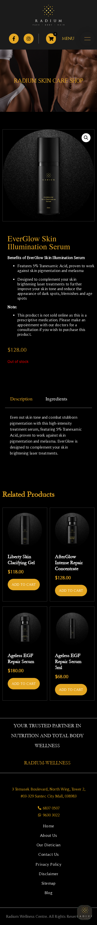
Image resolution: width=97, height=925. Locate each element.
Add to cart (24, 585)
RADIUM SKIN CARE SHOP (48, 80)
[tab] (21, 399)
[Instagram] (29, 39)
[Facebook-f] (14, 39)
